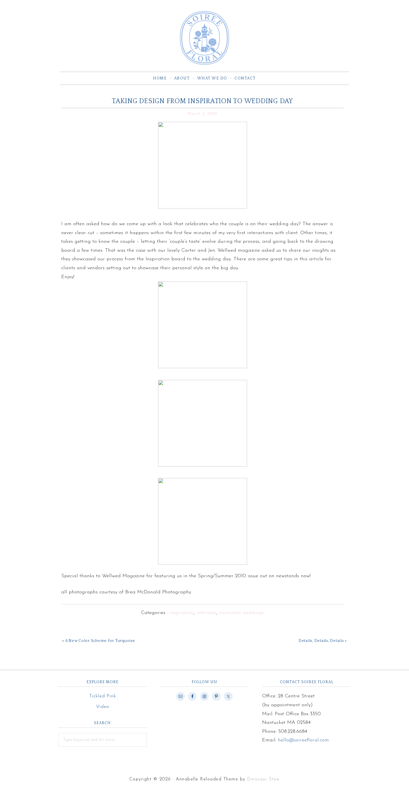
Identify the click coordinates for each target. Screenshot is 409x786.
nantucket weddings (241, 612)
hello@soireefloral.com (303, 740)
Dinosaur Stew (263, 779)
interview (206, 612)
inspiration (181, 612)
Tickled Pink (102, 696)
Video (102, 706)
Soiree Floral (204, 38)
